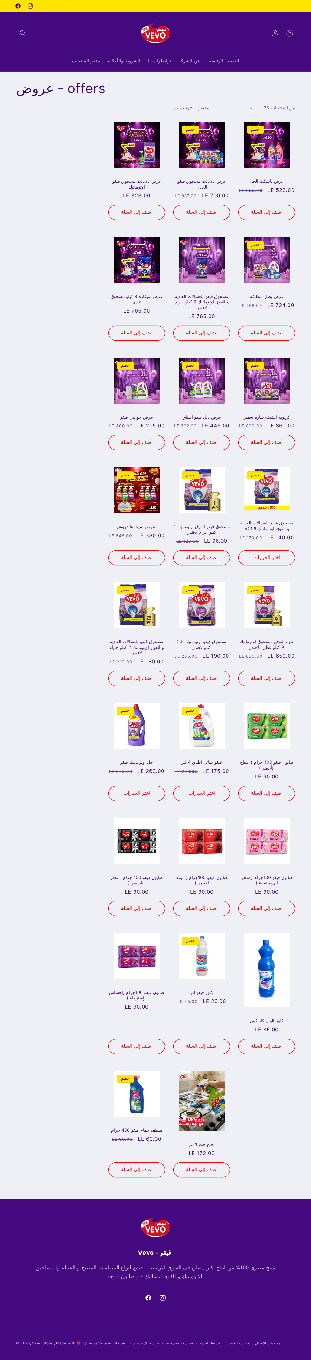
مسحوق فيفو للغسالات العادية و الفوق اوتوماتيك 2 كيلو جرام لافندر (136, 647)
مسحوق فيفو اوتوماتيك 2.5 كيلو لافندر (201, 644)
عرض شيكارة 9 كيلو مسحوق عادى (137, 299)
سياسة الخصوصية (179, 1343)
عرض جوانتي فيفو (136, 417)
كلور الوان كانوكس (267, 1020)
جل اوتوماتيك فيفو (136, 762)
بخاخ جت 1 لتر (202, 1144)
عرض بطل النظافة (266, 296)
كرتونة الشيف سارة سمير (267, 417)
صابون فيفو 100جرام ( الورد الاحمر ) (201, 880)
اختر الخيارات (266, 557)
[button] (23, 33)
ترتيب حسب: (179, 108)
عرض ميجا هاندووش (136, 526)
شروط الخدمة (210, 1343)
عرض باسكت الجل (267, 181)
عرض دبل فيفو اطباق (202, 417)
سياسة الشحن (238, 1343)
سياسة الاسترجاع (146, 1343)
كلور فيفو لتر (201, 992)
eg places (117, 1343)
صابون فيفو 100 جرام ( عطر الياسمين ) (137, 880)
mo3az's (95, 1343)
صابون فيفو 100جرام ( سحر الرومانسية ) (267, 880)
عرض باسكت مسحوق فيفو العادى (201, 183)
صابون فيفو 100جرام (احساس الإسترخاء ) (136, 995)
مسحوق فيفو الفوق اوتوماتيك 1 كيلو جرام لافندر (202, 529)
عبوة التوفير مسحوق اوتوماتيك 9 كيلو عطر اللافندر (267, 644)
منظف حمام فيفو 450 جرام (136, 1130)
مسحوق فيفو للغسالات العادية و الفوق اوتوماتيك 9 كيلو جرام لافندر (202, 302)
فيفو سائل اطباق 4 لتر (201, 762)
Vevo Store (42, 1343)
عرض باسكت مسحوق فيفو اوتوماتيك (136, 183)
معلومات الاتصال (267, 1343)
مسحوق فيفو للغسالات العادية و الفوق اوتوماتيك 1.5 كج (266, 525)
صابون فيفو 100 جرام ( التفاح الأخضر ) (267, 765)
